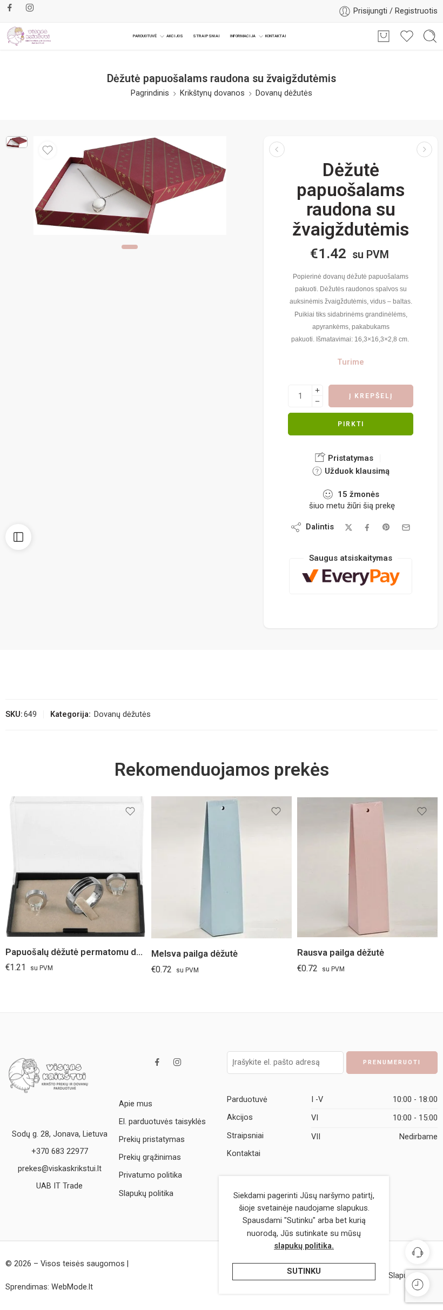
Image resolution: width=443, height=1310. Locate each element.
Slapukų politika (146, 1193)
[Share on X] (349, 527)
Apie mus (135, 1104)
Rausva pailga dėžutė (340, 953)
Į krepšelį (371, 396)
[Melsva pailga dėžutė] (221, 867)
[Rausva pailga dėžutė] (367, 867)
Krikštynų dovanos (212, 93)
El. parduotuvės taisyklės (162, 1121)
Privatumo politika (150, 1175)
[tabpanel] (130, 188)
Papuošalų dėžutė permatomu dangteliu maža (75, 952)
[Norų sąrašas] (47, 150)
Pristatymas (349, 458)
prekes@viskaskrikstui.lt (60, 1168)
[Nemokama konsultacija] (417, 1252)
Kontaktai (275, 35)
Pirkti (351, 424)
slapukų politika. (304, 1246)
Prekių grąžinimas (150, 1157)
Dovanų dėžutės (284, 93)
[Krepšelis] (383, 36)
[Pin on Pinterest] (386, 527)
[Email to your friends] (406, 527)
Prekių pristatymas (152, 1139)
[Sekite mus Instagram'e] (30, 7)
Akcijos (174, 35)
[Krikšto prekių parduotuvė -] (29, 36)
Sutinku (304, 1271)
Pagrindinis (150, 93)
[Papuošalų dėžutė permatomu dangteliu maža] (277, 149)
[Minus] (317, 401)
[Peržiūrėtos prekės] (417, 1284)
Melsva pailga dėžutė (194, 954)
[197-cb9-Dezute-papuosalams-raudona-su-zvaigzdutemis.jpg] (17, 142)
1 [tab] (129, 256)
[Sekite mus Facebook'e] (9, 7)
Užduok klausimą (356, 471)
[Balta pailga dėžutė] (424, 149)
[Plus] (317, 390)
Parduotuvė (145, 35)
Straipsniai (206, 35)
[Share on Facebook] (367, 527)
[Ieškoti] (430, 36)
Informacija (243, 35)
